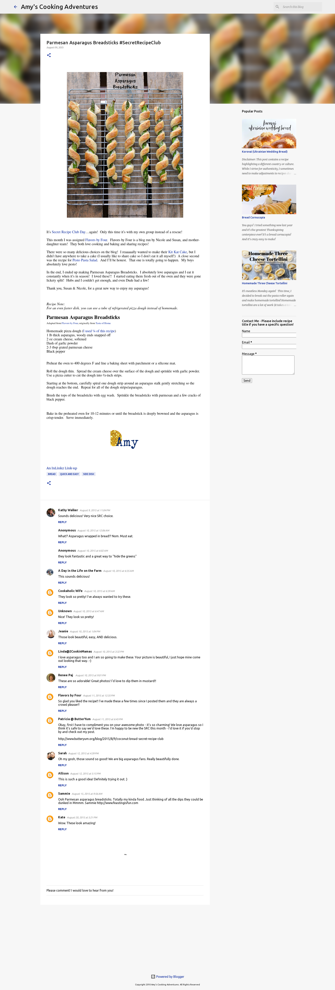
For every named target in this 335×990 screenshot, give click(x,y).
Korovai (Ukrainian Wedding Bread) (265, 151)
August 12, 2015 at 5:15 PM (85, 773)
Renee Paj (66, 675)
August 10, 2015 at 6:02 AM (92, 550)
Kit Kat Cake (177, 251)
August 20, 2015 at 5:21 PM (82, 817)
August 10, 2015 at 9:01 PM (90, 675)
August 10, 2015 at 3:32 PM (108, 651)
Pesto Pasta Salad (85, 259)
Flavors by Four (96, 239)
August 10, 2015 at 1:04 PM (85, 631)
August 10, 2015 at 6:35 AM (118, 570)
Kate (61, 817)
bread (52, 474)
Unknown (65, 611)
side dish (88, 474)
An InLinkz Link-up (62, 468)
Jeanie (63, 631)
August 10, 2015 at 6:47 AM (88, 611)
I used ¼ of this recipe (99, 330)
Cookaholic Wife (70, 591)
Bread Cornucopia (253, 217)
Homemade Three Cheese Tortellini (264, 283)
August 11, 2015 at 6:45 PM (107, 719)
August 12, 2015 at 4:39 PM (83, 753)
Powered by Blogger (169, 976)
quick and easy (69, 474)
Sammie (64, 793)
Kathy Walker (68, 510)
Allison (63, 773)
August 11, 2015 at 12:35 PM (99, 695)
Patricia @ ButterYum (74, 719)
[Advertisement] (125, 938)
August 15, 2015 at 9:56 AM (87, 793)
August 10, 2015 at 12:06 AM (93, 530)
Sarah (62, 753)
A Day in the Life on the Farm (80, 570)
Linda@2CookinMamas (75, 651)
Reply (62, 522)
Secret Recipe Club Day (68, 231)
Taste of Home (103, 323)
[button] (49, 55)
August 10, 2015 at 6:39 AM (99, 591)
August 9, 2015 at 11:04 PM (95, 510)
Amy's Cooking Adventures (59, 6)
